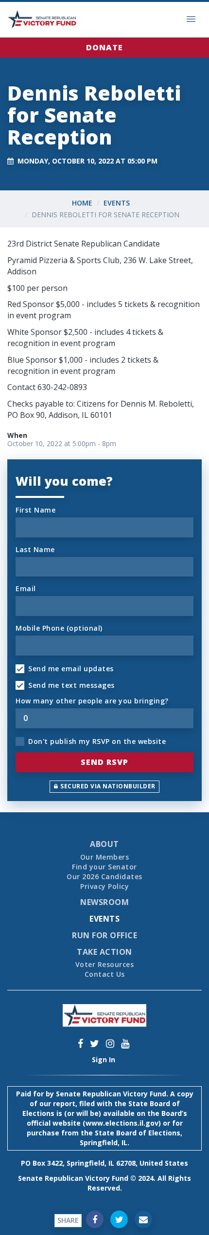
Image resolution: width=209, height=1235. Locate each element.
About (104, 844)
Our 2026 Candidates (104, 876)
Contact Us (105, 974)
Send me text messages (71, 685)
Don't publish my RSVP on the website (97, 741)
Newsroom (104, 902)
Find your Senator (104, 866)
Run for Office (104, 935)
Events (117, 202)
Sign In (103, 1059)
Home (82, 202)
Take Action (104, 952)
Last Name (35, 549)
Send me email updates (71, 668)
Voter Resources (104, 964)
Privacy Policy (104, 886)
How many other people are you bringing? (92, 700)
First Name (35, 510)
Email (26, 588)
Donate (104, 47)
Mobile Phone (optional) (59, 628)
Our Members (104, 857)
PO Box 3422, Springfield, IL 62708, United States (104, 1163)
